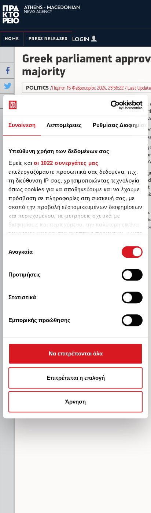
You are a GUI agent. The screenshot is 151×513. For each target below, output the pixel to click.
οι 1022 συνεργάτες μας (66, 163)
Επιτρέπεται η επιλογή (76, 378)
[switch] (132, 275)
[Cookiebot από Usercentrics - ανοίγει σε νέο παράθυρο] (110, 105)
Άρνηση (75, 401)
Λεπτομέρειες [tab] (64, 125)
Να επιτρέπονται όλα (76, 353)
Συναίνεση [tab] (22, 125)
